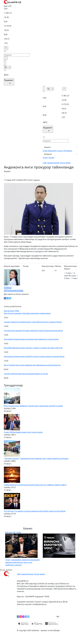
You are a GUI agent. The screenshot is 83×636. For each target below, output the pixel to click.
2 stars (67, 278)
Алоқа (62, 163)
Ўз (6, 67)
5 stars (68, 273)
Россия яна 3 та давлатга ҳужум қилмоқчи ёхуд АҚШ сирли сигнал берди (34, 511)
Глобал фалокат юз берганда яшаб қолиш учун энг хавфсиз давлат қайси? (35, 485)
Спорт (45, 157)
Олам (45, 150)
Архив (67, 163)
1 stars (74, 278)
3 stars (73, 275)
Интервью (67, 150)
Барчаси (11, 311)
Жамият (47, 147)
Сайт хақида (48, 163)
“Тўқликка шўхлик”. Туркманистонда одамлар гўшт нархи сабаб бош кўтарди (36, 458)
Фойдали (48, 154)
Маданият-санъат (55, 150)
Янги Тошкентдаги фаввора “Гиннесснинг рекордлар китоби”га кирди (33, 406)
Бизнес (56, 163)
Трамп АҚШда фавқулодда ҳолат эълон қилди (23, 432)
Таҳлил (51, 157)
